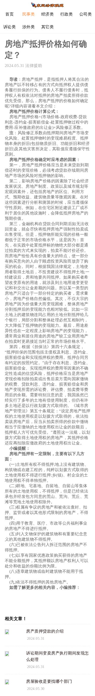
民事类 (28, 14)
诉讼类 (9, 27)
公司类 (85, 14)
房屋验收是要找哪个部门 (49, 681)
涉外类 (28, 27)
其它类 (47, 27)
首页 (9, 14)
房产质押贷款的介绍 (45, 631)
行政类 (66, 14)
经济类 (47, 14)
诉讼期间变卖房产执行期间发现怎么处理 (57, 656)
